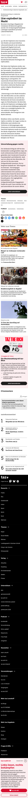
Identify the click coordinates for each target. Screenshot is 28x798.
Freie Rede (4, 637)
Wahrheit (3, 520)
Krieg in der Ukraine (6, 547)
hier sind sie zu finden (9, 408)
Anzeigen (3, 739)
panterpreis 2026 (6, 609)
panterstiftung (5, 605)
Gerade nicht (19, 761)
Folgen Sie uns (4, 481)
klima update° (5, 629)
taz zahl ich (4, 598)
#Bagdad (3, 200)
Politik (3, 493)
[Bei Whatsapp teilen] (16, 218)
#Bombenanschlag (11, 200)
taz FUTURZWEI (5, 707)
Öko (2, 496)
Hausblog (4, 567)
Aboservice (4, 754)
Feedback (4, 750)
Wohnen (3, 539)
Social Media (4, 535)
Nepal (2, 531)
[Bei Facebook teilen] (13, 218)
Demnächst (4, 676)
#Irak (25, 200)
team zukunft (4, 652)
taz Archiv (4, 715)
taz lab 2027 (4, 691)
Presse (3, 578)
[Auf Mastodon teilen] (6, 218)
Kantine (3, 731)
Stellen (3, 574)
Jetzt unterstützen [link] (14, 191)
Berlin (2, 512)
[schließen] (25, 760)
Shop (2, 735)
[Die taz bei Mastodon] (10, 482)
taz (5, 477)
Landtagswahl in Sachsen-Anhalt (10, 543)
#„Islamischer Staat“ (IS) (7, 203)
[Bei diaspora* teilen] (20, 218)
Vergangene (4, 687)
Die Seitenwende (6, 570)
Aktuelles (3, 563)
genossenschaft (5, 594)
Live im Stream (5, 683)
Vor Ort (3, 680)
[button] (26, 2)
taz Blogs (3, 703)
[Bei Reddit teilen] (23, 218)
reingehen (4, 641)
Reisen (3, 727)
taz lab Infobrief (5, 664)
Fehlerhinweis (20, 208)
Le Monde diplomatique (8, 711)
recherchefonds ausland (8, 602)
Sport (2, 508)
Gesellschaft (4, 500)
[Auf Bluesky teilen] (9, 218)
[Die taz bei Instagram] (18, 482)
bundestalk (4, 621)
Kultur (2, 504)
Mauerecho (4, 633)
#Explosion (20, 200)
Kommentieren (12, 208)
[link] (3, 6)
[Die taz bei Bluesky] (14, 482)
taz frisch (3, 656)
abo (2, 590)
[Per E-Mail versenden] (2, 218)
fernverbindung (5, 625)
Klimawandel (4, 551)
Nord (2, 516)
